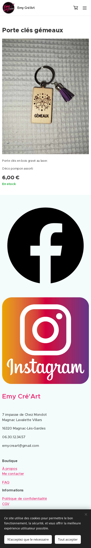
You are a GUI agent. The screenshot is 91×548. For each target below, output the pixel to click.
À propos (9, 468)
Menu (84, 8)
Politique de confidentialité (24, 498)
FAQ (5, 482)
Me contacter (13, 474)
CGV (5, 504)
